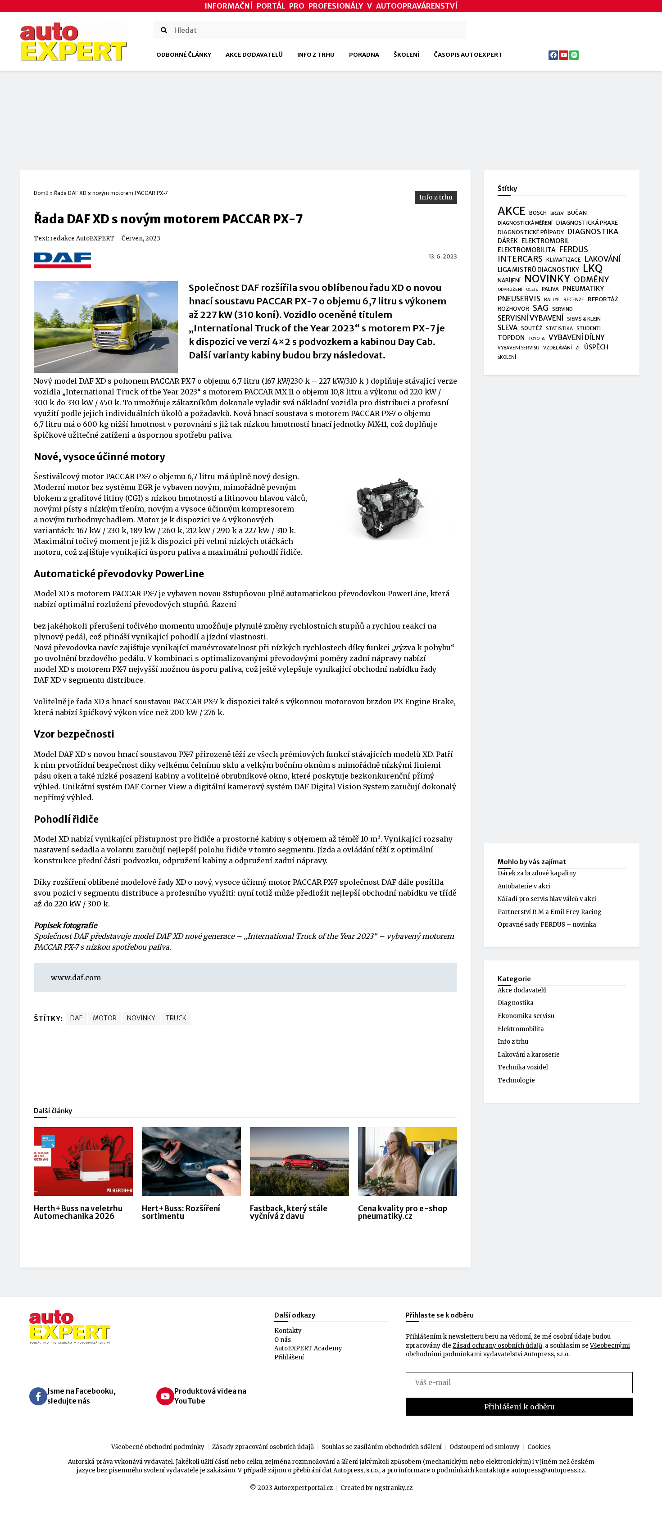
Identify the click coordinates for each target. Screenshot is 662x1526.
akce (512, 211)
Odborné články (183, 55)
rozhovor (513, 308)
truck (176, 1018)
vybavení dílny (577, 337)
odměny (591, 280)
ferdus (573, 249)
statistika (559, 328)
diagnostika (592, 231)
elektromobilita (527, 250)
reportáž (603, 299)
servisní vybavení (530, 318)
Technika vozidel (523, 1067)
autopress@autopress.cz (548, 1470)
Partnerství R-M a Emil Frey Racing (550, 912)
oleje (532, 289)
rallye (552, 300)
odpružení (510, 289)
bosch (538, 213)
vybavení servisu (519, 348)
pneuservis (519, 298)
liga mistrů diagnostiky (538, 270)
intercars (520, 259)
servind (562, 309)
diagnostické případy (531, 232)
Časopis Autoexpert (468, 55)
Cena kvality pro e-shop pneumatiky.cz (402, 1212)
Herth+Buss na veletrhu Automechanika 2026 (78, 1212)
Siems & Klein (584, 319)
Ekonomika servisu (526, 1016)
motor (105, 1018)
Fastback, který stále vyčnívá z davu (288, 1212)
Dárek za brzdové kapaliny (537, 873)
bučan (577, 212)
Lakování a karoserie (529, 1055)
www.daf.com (76, 977)
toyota (536, 338)
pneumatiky (583, 289)
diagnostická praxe (587, 222)
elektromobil (545, 241)
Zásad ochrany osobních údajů (497, 1345)
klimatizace (563, 260)
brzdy (557, 213)
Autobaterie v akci (524, 886)
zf (578, 348)
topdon (511, 338)
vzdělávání (557, 347)
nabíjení (509, 280)
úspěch (596, 347)
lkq (593, 268)
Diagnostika (516, 1003)
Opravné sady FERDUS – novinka (547, 924)
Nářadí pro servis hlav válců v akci (547, 899)
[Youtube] (563, 55)
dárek (508, 241)
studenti (588, 328)
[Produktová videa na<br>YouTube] (165, 1396)
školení (507, 357)
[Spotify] (574, 55)
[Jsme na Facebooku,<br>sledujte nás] (38, 1396)
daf (76, 1018)
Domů (41, 193)
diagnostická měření (525, 223)
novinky (141, 1018)
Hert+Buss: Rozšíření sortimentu (181, 1212)
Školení (406, 55)
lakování (603, 259)
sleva (507, 327)
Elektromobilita (521, 1029)
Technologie (516, 1080)
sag (541, 308)
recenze (573, 300)
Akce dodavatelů (254, 55)
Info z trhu (316, 55)
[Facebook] (553, 55)
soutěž (531, 328)
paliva (550, 289)
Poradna (364, 55)
